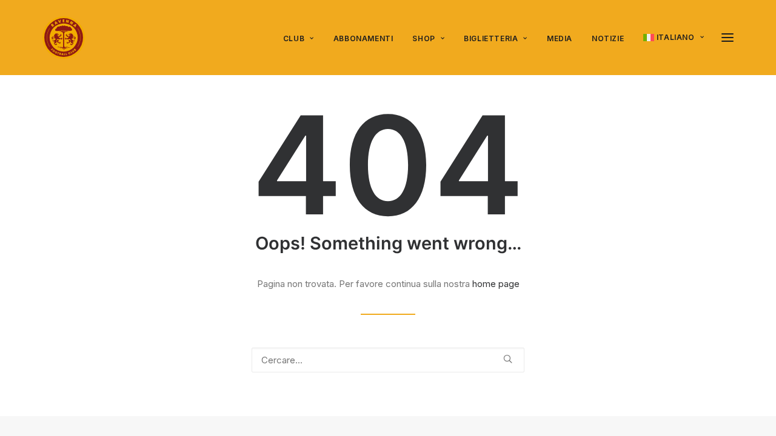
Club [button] (293, 38)
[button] (727, 37)
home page (496, 283)
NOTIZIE (608, 38)
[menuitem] (303, 38)
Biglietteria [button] (491, 38)
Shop (423, 38)
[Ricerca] (388, 360)
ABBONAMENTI (363, 38)
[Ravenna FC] (63, 37)
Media (559, 38)
